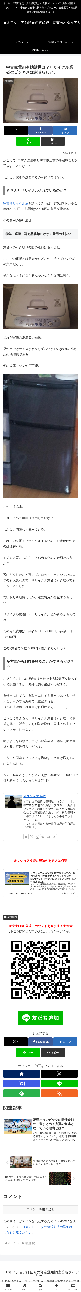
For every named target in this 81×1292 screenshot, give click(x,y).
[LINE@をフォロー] (42, 836)
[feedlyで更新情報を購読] (48, 836)
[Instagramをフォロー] (37, 836)
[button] (53, 141)
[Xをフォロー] (31, 836)
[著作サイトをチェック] (26, 836)
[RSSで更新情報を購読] (54, 836)
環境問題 (12, 917)
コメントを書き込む (40, 1209)
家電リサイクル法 (15, 203)
